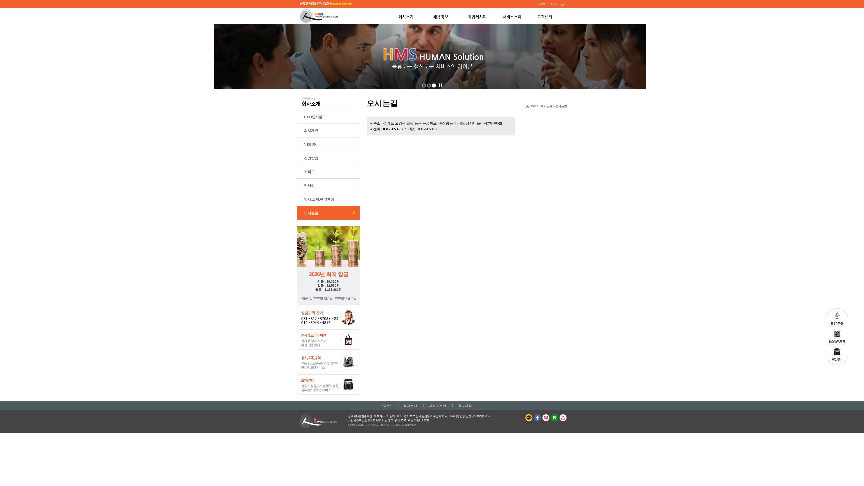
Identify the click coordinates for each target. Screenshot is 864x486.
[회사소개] (424, 85)
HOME (534, 106)
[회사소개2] (434, 85)
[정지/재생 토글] (440, 85)
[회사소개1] (429, 85)
